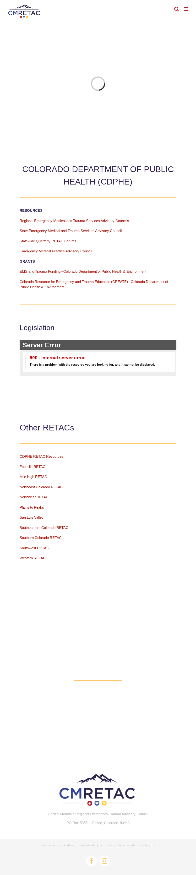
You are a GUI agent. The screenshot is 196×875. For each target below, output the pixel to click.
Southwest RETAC (35, 548)
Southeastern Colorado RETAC (44, 528)
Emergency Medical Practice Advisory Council (56, 251)
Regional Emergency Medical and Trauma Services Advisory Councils (74, 221)
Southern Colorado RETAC (41, 538)
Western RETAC (33, 558)
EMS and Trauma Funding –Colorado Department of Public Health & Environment (83, 271)
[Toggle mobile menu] (186, 8)
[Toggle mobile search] (176, 8)
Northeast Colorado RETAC (42, 487)
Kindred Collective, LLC (139, 845)
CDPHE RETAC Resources (41, 456)
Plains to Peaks (32, 507)
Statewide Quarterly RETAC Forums (48, 241)
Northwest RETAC (34, 497)
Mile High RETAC (34, 477)
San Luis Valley (32, 517)
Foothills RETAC (32, 467)
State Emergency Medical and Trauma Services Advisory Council (71, 231)
